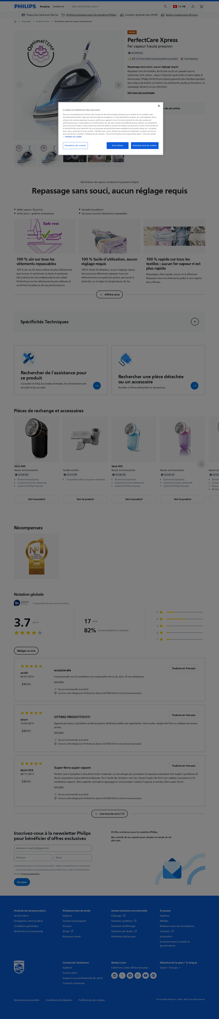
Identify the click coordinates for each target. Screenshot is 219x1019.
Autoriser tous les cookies (145, 145)
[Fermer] (158, 105)
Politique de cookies (73, 136)
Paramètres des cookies (75, 145)
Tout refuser (117, 145)
